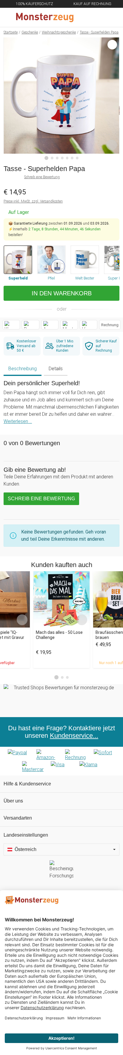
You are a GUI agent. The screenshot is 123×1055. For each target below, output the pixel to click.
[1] (46, 158)
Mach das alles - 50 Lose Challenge (59, 635)
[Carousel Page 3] (67, 677)
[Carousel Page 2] (62, 677)
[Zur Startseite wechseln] (47, 17)
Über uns (13, 800)
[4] (62, 158)
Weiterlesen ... (18, 421)
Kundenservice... (74, 735)
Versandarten (18, 817)
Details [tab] (56, 368)
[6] (72, 158)
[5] (67, 158)
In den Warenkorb (62, 293)
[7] (77, 158)
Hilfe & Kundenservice (27, 783)
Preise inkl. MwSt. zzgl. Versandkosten (33, 201)
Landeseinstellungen (26, 835)
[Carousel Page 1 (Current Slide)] (56, 677)
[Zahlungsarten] (61, 761)
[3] (57, 158)
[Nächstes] (113, 99)
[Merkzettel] (98, 17)
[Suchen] (86, 17)
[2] (52, 158)
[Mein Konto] (111, 17)
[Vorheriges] (9, 99)
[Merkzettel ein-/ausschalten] (111, 145)
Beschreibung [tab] (22, 368)
